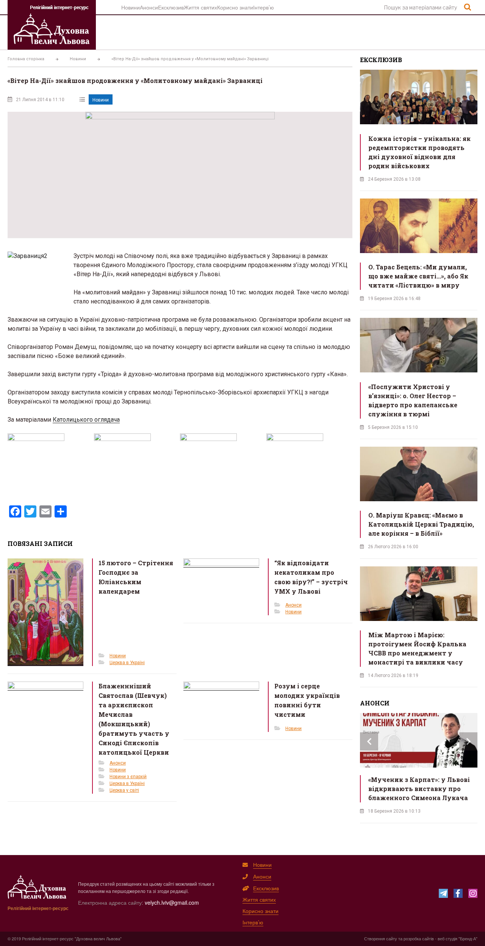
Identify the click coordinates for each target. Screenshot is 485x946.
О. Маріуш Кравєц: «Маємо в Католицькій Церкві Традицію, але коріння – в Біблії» (421, 524)
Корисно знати (235, 7)
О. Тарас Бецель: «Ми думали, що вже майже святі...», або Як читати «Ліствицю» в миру (418, 276)
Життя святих (200, 7)
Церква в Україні (127, 662)
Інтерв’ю (263, 7)
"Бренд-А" (467, 938)
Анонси (149, 7)
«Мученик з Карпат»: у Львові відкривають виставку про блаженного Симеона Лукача (419, 789)
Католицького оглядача (86, 419)
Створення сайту (380, 938)
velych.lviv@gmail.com (172, 902)
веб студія (447, 938)
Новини (130, 7)
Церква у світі (124, 790)
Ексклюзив (171, 7)
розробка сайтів (419, 938)
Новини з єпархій (128, 776)
